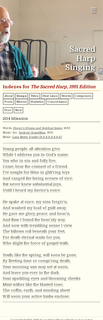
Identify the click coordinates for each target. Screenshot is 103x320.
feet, (61, 231)
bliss (34, 172)
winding (51, 290)
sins (47, 202)
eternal (27, 237)
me (21, 213)
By (5, 261)
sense (54, 225)
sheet (65, 290)
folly (44, 161)
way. (61, 220)
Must (7, 284)
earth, (29, 290)
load (37, 208)
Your (7, 267)
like (18, 255)
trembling (39, 225)
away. (62, 208)
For (6, 237)
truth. (64, 243)
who (14, 161)
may (42, 267)
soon (55, 255)
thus (15, 220)
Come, (8, 166)
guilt (51, 208)
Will (6, 296)
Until (7, 190)
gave (13, 213)
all (31, 149)
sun (33, 267)
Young (8, 149)
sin (27, 161)
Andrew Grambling (32, 132)
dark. (55, 272)
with (25, 225)
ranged (18, 178)
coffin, (16, 290)
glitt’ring (53, 172)
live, (52, 161)
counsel (38, 166)
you (36, 154)
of (49, 166)
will (46, 255)
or (35, 261)
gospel (52, 243)
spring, (35, 255)
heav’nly (49, 220)
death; (65, 261)
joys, (57, 184)
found (28, 220)
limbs (48, 296)
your (52, 231)
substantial (42, 184)
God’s (51, 154)
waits (40, 237)
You (6, 161)
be (63, 255)
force (35, 243)
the (27, 166)
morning (20, 267)
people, (21, 149)
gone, (72, 255)
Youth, (8, 255)
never (15, 184)
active (36, 296)
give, (56, 149)
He (5, 202)
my (30, 190)
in (43, 154)
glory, (30, 213)
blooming (58, 278)
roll (28, 231)
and (35, 161)
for (26, 172)
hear (19, 166)
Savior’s (41, 190)
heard (20, 190)
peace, (42, 213)
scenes (51, 178)
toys (66, 172)
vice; (68, 178)
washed (18, 208)
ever (34, 272)
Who (7, 243)
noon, (63, 267)
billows (17, 231)
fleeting (15, 261)
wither (19, 284)
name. (63, 154)
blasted (46, 284)
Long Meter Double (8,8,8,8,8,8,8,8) (37, 137)
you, (56, 237)
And (6, 178)
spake (14, 202)
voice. (55, 190)
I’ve (6, 172)
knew (26, 184)
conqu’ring (48, 261)
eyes (35, 278)
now (15, 225)
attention (42, 149)
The (6, 231)
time (28, 261)
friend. (61, 166)
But (5, 184)
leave (16, 272)
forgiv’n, (60, 202)
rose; (58, 284)
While (8, 154)
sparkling (21, 278)
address (24, 154)
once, (30, 202)
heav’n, (63, 213)
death (15, 237)
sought (16, 172)
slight (17, 243)
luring (38, 178)
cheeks (74, 278)
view (67, 225)
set (49, 267)
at (22, 202)
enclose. (62, 296)
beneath (39, 231)
